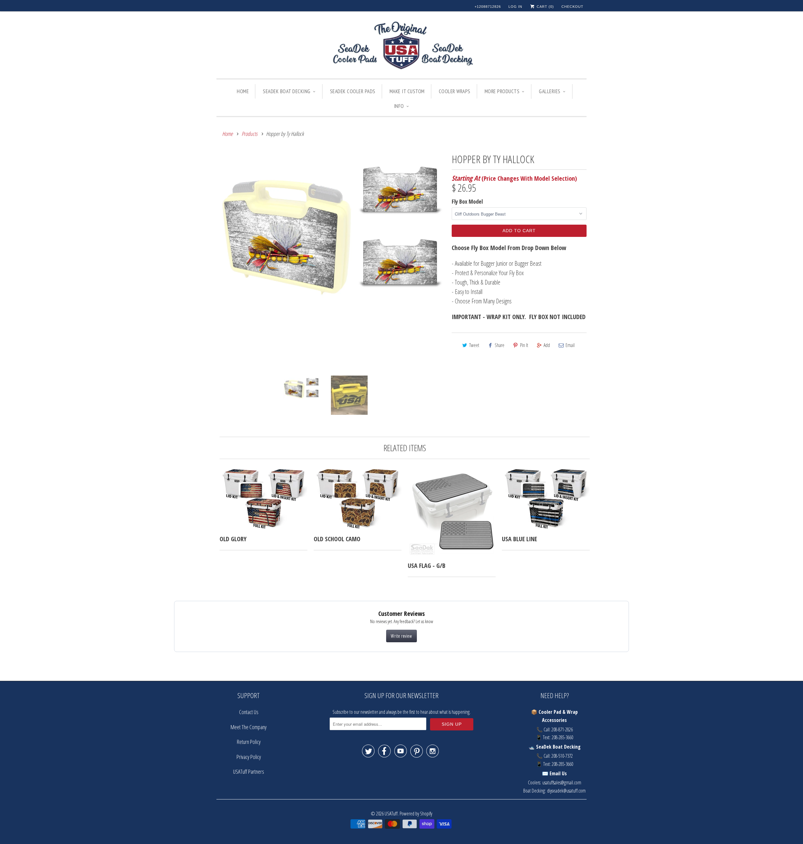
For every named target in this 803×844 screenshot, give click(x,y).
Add (547, 345)
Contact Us (248, 712)
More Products (502, 91)
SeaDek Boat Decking (287, 91)
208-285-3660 (562, 737)
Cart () (544, 6)
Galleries (550, 91)
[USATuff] (401, 46)
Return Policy (249, 741)
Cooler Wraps (455, 91)
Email (570, 345)
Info (399, 106)
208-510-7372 (562, 755)
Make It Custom (407, 91)
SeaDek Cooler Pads (352, 91)
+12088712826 (488, 6)
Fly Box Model (467, 201)
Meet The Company (249, 727)
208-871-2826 (562, 729)
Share (499, 345)
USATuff (391, 813)
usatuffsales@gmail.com (561, 782)
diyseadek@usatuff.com (566, 790)
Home (243, 91)
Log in (515, 6)
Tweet (474, 345)
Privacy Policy (249, 757)
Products (250, 133)
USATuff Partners (248, 771)
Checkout (572, 6)
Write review (401, 636)
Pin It (524, 345)
